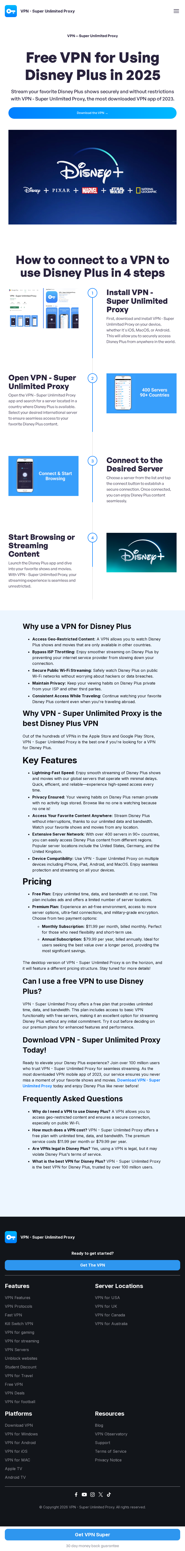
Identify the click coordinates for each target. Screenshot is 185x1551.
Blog (99, 1425)
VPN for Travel (19, 1375)
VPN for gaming (19, 1332)
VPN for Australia (111, 1323)
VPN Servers (17, 1349)
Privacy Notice (108, 1460)
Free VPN (14, 1384)
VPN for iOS (16, 1451)
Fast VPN (13, 1315)
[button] (176, 11)
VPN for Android (20, 1442)
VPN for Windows (21, 1434)
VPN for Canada (110, 1315)
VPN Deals (15, 1393)
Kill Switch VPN (19, 1323)
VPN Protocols (18, 1306)
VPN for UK (106, 1306)
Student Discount (20, 1367)
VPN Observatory (111, 1434)
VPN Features (17, 1297)
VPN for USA (107, 1297)
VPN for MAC (17, 1460)
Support (102, 1442)
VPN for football (20, 1401)
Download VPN (19, 1425)
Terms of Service (110, 1451)
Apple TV (13, 1468)
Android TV (15, 1477)
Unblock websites (21, 1358)
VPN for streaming (22, 1341)
